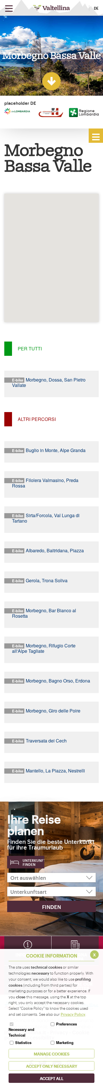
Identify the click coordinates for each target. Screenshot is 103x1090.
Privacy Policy (73, 1014)
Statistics (23, 1042)
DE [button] (96, 8)
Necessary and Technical (21, 1032)
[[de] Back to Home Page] (51, 8)
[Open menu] (8, 8)
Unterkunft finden (33, 862)
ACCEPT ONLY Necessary (51, 1066)
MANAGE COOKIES (52, 1053)
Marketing (65, 1042)
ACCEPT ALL (52, 1078)
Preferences (66, 1024)
